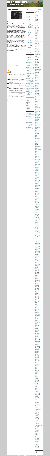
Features (36, 147)
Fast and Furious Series (37, 146)
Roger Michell (36, 363)
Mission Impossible (37, 303)
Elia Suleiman (36, 137)
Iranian (36, 199)
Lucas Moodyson (37, 270)
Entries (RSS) (38, 0)
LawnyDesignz (30, 455)
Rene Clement (36, 348)
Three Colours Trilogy (37, 409)
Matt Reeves (36, 282)
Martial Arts (36, 278)
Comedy (36, 103)
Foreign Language (37, 157)
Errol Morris (36, 141)
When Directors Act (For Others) (30, 56)
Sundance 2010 (28, 102)
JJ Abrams (36, 223)
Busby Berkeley (37, 77)
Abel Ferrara (36, 31)
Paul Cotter (36, 326)
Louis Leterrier (36, 269)
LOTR (36, 268)
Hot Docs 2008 (28, 108)
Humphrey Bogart (37, 193)
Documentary (36, 130)
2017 (27, 13)
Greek (36, 178)
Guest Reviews (37, 180)
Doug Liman (36, 132)
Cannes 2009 (28, 99)
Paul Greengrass (37, 328)
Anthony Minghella (37, 52)
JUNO (28, 35)
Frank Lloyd (36, 161)
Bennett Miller (36, 65)
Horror (36, 189)
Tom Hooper (36, 420)
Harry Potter (36, 186)
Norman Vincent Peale (37, 318)
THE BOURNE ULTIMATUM (30, 37)
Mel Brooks (36, 284)
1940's (36, 20)
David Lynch (36, 118)
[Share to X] (16, 65)
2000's (36, 24)
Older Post (25, 100)
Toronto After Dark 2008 (37, 423)
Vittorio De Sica (37, 433)
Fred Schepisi (36, 162)
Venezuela (36, 431)
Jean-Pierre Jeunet (37, 219)
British (36, 74)
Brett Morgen (36, 72)
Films (36, 154)
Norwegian (36, 319)
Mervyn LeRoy (36, 286)
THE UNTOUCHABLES (30, 45)
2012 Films (36, 28)
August (28, 48)
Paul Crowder (36, 327)
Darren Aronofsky (37, 115)
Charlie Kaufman (37, 91)
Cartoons (36, 85)
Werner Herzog (37, 437)
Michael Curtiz (36, 289)
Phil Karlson (36, 336)
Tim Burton (36, 415)
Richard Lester (36, 351)
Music (36, 307)
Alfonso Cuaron (37, 44)
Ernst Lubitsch (36, 140)
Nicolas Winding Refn (37, 315)
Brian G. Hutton (37, 73)
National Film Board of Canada (38, 310)
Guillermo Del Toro (37, 181)
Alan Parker (36, 39)
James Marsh (36, 211)
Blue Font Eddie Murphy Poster (30, 72)
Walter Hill (36, 435)
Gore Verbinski (36, 177)
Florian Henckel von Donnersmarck (38, 156)
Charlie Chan (36, 90)
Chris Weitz (36, 94)
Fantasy (36, 145)
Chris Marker (36, 93)
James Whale (36, 212)
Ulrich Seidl (36, 430)
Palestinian (36, 325)
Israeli (36, 203)
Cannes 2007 (28, 100)
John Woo (36, 238)
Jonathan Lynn (37, 241)
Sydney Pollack (37, 402)
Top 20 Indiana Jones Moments (30, 80)
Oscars (36, 323)
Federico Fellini (37, 148)
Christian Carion (37, 95)
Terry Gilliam (36, 406)
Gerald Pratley (36, 174)
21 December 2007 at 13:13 (22, 93)
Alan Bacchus (10, 82)
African (36, 35)
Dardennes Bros (37, 114)
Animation (36, 51)
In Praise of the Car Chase (29, 84)
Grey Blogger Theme (25, 455)
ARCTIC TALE (29, 38)
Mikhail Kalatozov (37, 300)
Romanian (36, 367)
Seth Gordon (36, 380)
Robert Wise (36, 361)
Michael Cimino (37, 288)
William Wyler (36, 441)
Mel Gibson (36, 285)
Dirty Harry (36, 128)
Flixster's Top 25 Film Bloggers (30, 123)
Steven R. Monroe (37, 394)
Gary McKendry (37, 165)
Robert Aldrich (36, 355)
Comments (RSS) (41, 0)
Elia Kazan (36, 136)
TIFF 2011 (36, 413)
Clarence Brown (37, 99)
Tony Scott (36, 422)
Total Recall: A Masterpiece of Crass (30, 79)
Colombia (36, 102)
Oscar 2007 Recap (29, 94)
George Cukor (36, 169)
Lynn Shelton (36, 272)
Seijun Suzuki (36, 378)
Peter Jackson (36, 334)
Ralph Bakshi (36, 344)
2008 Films (36, 25)
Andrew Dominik (37, 50)
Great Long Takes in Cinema (30, 92)
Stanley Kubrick (37, 390)
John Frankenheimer (37, 231)
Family (36, 144)
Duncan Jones (36, 133)
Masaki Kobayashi (37, 281)
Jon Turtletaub (36, 239)
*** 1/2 (36, 15)
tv (35, 428)
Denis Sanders (37, 125)
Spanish (36, 385)
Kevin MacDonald (37, 252)
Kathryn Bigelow (37, 248)
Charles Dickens (37, 88)
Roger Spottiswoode (37, 364)
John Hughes (36, 233)
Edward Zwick (36, 135)
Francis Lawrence (37, 159)
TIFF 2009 (28, 104)
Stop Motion (36, 396)
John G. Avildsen (37, 232)
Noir (35, 317)
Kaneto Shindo (37, 247)
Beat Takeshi (36, 62)
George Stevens (37, 173)
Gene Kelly (36, 167)
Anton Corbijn (36, 53)
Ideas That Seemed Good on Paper (38, 195)
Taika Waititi (36, 404)
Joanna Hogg (36, 224)
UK (35, 429)
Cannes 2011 (36, 82)
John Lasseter (36, 234)
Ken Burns (36, 249)
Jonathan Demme (37, 240)
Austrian (36, 58)
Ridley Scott (36, 352)
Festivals (36, 151)
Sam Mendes (36, 372)
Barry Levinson (37, 61)
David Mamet (36, 119)
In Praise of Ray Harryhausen (30, 85)
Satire (36, 375)
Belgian (36, 64)
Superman (36, 399)
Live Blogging (36, 267)
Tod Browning (36, 417)
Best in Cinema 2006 (29, 117)
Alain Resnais (36, 37)
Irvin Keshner (36, 201)
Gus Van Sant (36, 182)
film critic (36, 152)
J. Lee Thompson (37, 204)
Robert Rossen (37, 359)
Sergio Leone (36, 379)
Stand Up (36, 388)
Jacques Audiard (37, 205)
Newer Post (8, 100)
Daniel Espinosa (37, 111)
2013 (27, 16)
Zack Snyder (36, 446)
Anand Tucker (36, 48)
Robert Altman (36, 356)
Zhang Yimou (36, 447)
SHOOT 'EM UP (29, 22)
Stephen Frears (37, 392)
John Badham (36, 228)
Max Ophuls (36, 283)
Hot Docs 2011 (28, 106)
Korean (36, 255)
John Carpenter (37, 230)
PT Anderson (36, 343)
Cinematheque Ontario (37, 97)
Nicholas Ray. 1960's (37, 314)
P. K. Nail (10, 78)
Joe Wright (36, 227)
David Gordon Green (37, 117)
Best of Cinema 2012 (29, 112)
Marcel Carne (36, 275)
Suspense (36, 401)
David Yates (36, 122)
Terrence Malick (37, 405)
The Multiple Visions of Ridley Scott (30, 81)
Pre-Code (36, 342)
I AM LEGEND (29, 29)
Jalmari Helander (37, 207)
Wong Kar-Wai (36, 442)
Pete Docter (36, 331)
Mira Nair (36, 302)
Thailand (36, 407)
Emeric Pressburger (37, 138)
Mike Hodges (36, 297)
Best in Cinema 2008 (29, 116)
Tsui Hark (36, 427)
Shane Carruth (36, 381)
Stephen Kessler (37, 393)
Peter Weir (36, 335)
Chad (36, 87)
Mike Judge (36, 298)
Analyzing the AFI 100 (29, 89)
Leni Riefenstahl (37, 264)
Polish (36, 340)
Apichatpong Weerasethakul (38, 54)
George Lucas (36, 170)
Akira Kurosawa (37, 36)
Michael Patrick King (37, 292)
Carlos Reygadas (37, 83)
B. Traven (36, 59)
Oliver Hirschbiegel (37, 320)
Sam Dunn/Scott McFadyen (38, 371)
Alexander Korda (37, 43)
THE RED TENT (29, 44)
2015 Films (36, 30)
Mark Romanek (37, 277)
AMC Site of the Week (29, 125)
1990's (36, 23)
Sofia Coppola (36, 384)
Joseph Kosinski (37, 243)
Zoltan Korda (36, 448)
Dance (36, 110)
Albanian (36, 40)
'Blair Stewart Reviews (37, 9)
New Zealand (36, 313)
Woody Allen (36, 443)
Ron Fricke (36, 368)
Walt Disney (36, 434)
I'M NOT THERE (29, 32)
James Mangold (37, 210)
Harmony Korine (37, 185)
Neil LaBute (36, 311)
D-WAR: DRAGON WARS (30, 27)
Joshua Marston (37, 244)
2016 (27, 14)
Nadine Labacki (37, 309)
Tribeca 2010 (36, 426)
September (29, 47)
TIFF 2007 (28, 105)
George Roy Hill (37, 172)
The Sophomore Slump (29, 93)
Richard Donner (37, 349)
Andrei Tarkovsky (37, 49)
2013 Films (36, 29)
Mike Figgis (36, 296)
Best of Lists (36, 67)
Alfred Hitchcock (37, 45)
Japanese (36, 214)
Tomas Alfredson (37, 421)
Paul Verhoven (36, 330)
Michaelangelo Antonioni (37, 294)
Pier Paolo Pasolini (37, 338)
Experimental (36, 143)
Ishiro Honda (36, 202)
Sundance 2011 (37, 398)
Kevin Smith (36, 253)
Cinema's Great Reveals (29, 71)
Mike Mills (36, 299)
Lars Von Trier (36, 259)
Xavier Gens (36, 444)
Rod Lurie (36, 362)
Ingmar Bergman (37, 198)
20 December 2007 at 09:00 (22, 85)
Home (16, 100)
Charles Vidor (36, 89)
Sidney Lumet (36, 383)
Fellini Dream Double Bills (38, 149)
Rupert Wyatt (36, 370)
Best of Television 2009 (29, 118)
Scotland (36, 377)
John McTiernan (37, 235)
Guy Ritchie (36, 183)
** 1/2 (36, 14)
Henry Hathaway (37, 188)
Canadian (36, 78)
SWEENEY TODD (29, 24)
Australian (36, 57)
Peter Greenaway (37, 333)
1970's (36, 22)
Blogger (36, 455)
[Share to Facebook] (17, 65)
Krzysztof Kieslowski (37, 256)
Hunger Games (37, 194)
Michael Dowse (37, 290)
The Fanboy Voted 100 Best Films (30, 86)
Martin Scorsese (37, 280)
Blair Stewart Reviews (37, 69)
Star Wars (36, 391)
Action (36, 32)
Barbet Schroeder (37, 60)
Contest (36, 104)
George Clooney (37, 168)
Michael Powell (37, 293)
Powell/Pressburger (37, 341)
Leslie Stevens (36, 265)
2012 (27, 17)
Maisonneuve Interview (29, 122)
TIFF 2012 (28, 103)
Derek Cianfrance (37, 127)
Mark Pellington (37, 276)
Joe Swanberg (36, 226)
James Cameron (37, 209)
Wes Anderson (36, 438)
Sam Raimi (36, 373)
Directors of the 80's (29, 91)
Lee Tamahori (36, 262)
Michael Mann (36, 291)
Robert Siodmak (37, 360)
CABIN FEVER (29, 34)
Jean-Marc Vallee (37, 218)
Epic (35, 139)
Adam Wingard (37, 33)
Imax (35, 196)
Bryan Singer (36, 75)
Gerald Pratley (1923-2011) (29, 55)
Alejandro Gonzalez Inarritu (38, 41)
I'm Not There (8, 62)
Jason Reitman (37, 215)
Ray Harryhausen (37, 346)
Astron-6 (36, 56)
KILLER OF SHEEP (29, 39)
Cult (35, 108)
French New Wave (37, 164)
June (28, 49)
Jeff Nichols (36, 220)
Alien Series (36, 46)
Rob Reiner (36, 354)
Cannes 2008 (36, 80)
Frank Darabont (37, 160)
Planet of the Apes (37, 339)
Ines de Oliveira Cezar (37, 197)
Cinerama (36, 98)
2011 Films (36, 27)
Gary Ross (36, 166)
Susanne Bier (36, 400)
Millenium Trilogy (37, 301)
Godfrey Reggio (37, 176)
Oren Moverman (37, 322)
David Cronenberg (37, 116)
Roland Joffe (36, 365)
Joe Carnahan (36, 225)
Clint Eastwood (37, 101)
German (36, 175)
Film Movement (37, 153)
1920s (36, 19)
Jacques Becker (37, 206)
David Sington (36, 120)
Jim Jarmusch (36, 222)
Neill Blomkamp (37, 312)
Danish (36, 112)
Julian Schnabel (37, 246)
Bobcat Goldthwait (37, 70)
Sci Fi (36, 376)
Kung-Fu (36, 257)
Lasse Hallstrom (37, 261)
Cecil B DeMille (37, 86)
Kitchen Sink (36, 254)
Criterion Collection (37, 107)
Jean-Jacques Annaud (37, 217)
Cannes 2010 (28, 98)
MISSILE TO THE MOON (30, 30)
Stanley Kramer (37, 389)
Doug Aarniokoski (37, 131)
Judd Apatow (36, 245)
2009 (27, 19)
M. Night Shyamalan (37, 273)
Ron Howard (36, 369)
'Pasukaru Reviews (37, 11)
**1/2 (36, 17)
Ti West (36, 410)
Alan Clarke (36, 38)
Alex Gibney (36, 42)
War (35, 436)
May (28, 50)
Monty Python (36, 304)
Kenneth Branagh (37, 251)
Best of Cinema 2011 (29, 113)
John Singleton (37, 236)
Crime (36, 106)
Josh (9, 71)
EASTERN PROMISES (30, 26)
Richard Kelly (36, 350)
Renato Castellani (37, 347)
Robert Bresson (37, 357)
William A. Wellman (37, 439)
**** (35, 16)
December (29, 21)
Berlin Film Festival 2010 (37, 66)
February (29, 52)
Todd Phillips (36, 418)
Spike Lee (36, 386)
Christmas (36, 96)
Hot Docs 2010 (28, 107)
